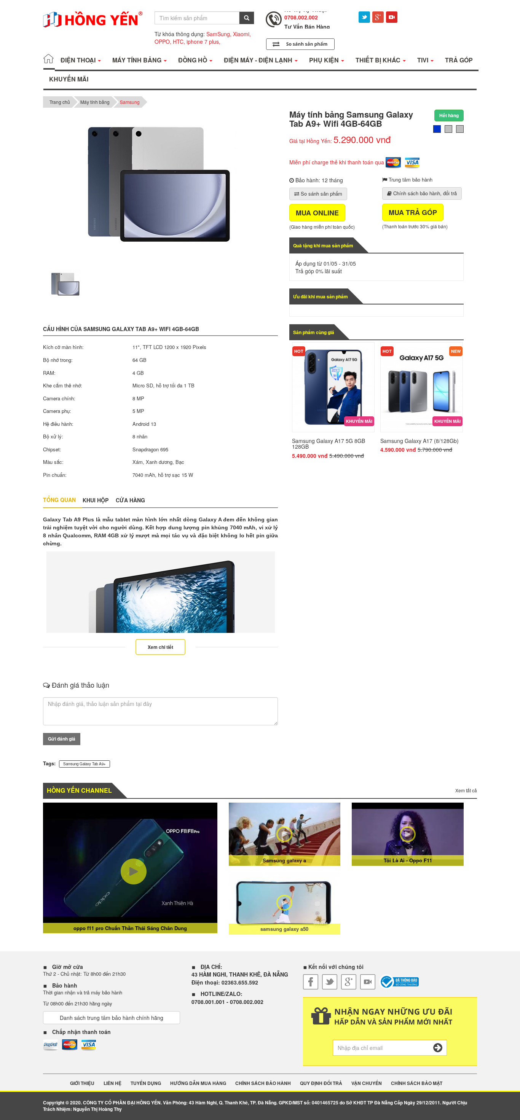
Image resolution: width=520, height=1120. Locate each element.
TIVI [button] (423, 60)
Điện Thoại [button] (79, 60)
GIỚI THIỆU (82, 1083)
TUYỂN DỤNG (146, 1083)
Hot (298, 351)
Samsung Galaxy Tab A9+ (84, 763)
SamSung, (218, 34)
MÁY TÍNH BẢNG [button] (137, 60)
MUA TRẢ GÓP (413, 212)
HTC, (179, 41)
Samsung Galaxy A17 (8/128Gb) (419, 440)
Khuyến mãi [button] (68, 79)
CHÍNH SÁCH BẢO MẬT (416, 1083)
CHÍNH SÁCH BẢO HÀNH (263, 1083)
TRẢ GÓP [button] (459, 60)
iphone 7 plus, (203, 41)
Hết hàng (449, 115)
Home (49, 60)
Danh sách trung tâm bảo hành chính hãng (111, 1017)
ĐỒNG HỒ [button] (193, 60)
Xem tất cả (466, 790)
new (456, 351)
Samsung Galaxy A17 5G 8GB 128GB (328, 443)
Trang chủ (59, 102)
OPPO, (163, 41)
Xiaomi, (242, 34)
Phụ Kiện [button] (324, 60)
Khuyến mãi (359, 421)
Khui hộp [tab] (95, 500)
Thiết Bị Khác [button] (379, 60)
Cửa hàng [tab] (130, 500)
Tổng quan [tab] (59, 499)
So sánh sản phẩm (320, 193)
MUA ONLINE (317, 213)
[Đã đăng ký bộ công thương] (399, 981)
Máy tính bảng (95, 102)
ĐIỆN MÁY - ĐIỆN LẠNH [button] (259, 60)
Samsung (130, 102)
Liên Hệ (112, 1083)
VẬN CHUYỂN (366, 1083)
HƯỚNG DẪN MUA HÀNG (198, 1083)
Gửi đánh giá (61, 738)
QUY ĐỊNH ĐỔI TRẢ (321, 1083)
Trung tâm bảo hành (409, 179)
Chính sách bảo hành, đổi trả (424, 193)
